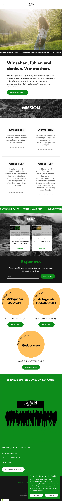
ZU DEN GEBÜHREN (31, 367)
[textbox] (23, 276)
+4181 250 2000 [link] (6, 462)
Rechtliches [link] (21, 482)
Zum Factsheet (15, 324)
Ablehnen (36, 495)
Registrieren (47, 276)
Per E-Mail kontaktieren (13, 469)
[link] (31, 4)
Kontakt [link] (28, 482)
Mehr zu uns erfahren (17, 92)
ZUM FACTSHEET (46, 324)
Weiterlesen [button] (20, 248)
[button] (6, 4)
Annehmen (51, 495)
